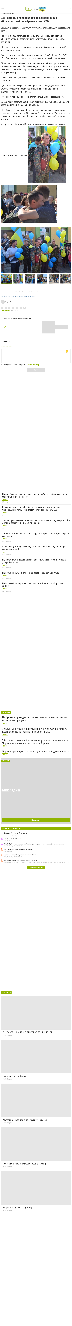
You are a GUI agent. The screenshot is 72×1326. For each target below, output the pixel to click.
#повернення (19, 296)
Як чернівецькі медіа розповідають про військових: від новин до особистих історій (33, 548)
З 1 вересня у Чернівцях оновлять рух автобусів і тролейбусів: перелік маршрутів (35, 534)
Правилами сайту (33, 365)
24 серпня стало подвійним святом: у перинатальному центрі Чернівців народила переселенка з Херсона (35, 742)
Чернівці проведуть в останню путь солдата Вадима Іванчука (35, 751)
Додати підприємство (36, 867)
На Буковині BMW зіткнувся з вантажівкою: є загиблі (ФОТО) (31, 573)
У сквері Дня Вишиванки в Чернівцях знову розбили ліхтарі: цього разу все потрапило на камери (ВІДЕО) (34, 730)
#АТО (25, 296)
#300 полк (31, 296)
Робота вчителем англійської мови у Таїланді (24, 1163)
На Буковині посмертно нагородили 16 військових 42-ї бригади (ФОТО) (32, 584)
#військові (11, 296)
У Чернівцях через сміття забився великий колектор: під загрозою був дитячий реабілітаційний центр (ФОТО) (36, 521)
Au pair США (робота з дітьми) (17, 1207)
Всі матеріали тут (36, 820)
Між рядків (11, 790)
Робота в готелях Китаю (14, 1076)
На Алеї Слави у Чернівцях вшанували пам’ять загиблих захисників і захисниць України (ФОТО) (35, 495)
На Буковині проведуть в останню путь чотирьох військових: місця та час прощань (35, 719)
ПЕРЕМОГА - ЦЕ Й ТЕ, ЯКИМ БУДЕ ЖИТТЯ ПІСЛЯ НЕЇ (27, 1032)
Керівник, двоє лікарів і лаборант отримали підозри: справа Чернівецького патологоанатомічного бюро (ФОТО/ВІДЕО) (31, 508)
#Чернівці (4, 296)
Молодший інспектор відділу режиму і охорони (25, 1120)
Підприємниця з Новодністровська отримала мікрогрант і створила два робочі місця (35, 561)
